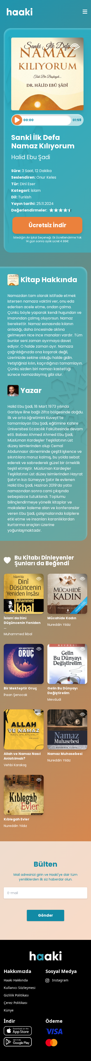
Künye (9, 1010)
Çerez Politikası (15, 1002)
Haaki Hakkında (16, 980)
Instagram (59, 980)
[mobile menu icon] (85, 12)
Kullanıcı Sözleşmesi (19, 987)
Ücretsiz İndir (47, 225)
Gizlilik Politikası (16, 995)
